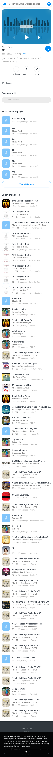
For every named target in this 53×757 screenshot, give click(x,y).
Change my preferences (21, 746)
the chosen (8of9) (9, 62)
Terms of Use (26, 729)
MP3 (4, 58)
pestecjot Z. (7, 54)
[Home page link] (4, 4)
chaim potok (35, 58)
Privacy (26, 732)
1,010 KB (13, 58)
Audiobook (23, 58)
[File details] (26, 120)
